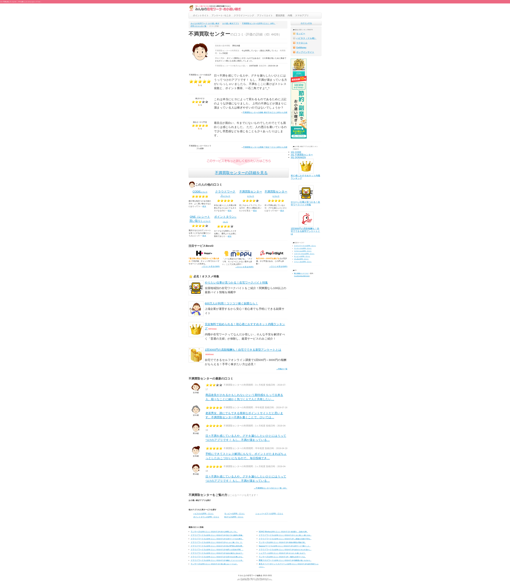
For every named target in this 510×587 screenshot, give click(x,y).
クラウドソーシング (244, 15)
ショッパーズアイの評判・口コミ (269, 514)
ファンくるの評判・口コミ (303, 261)
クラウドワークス (217, 535)
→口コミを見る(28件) (210, 266)
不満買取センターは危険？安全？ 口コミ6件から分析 (265, 147)
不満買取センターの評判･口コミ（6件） (259, 23)
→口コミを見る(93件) (244, 267)
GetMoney (301, 47)
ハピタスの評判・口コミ (203, 514)
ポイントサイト (201, 15)
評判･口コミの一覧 (198, 26)
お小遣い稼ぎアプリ (230, 23)
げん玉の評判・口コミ (301, 259)
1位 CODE (296, 152)
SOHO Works (283, 531)
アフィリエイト (265, 15)
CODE (200, 191)
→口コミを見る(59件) (278, 266)
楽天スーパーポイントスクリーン (288, 565)
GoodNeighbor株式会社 (301, 276)
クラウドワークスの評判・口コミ (305, 245)
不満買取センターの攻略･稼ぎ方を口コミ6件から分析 (265, 112)
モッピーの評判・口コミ (234, 514)
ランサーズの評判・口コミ (303, 248)
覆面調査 (280, 15)
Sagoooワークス (285, 546)
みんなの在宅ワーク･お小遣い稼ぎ (205, 23)
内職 (290, 15)
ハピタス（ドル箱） (306, 38)
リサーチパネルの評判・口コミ (304, 253)
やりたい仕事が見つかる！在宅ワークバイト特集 (236, 282)
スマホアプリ (302, 15)
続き (204, 206)
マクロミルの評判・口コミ (303, 251)
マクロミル (301, 43)
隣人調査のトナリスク (301, 273)
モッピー (300, 33)
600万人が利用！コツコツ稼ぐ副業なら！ (231, 303)
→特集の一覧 (281, 369)
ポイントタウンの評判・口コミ (206, 517)
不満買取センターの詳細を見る (241, 173)
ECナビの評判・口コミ (234, 517)
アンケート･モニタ (221, 15)
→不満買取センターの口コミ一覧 (270, 488)
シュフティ (282, 553)
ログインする (306, 23)
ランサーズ (214, 531)
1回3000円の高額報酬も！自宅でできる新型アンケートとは (243, 349)
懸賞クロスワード (285, 560)
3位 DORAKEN (298, 157)
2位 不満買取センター (302, 155)
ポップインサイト (305, 52)
